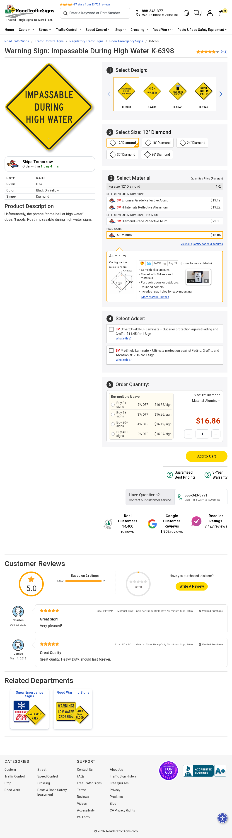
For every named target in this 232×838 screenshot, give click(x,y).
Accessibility (86, 810)
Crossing (137, 29)
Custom (24, 29)
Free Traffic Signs (89, 783)
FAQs (81, 776)
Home (9, 29)
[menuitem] (9, 29)
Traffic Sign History (123, 776)
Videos (82, 803)
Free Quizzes (119, 783)
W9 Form (83, 817)
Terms (81, 790)
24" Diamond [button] (196, 143)
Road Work (161, 29)
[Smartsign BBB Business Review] (204, 771)
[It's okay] (138, 582)
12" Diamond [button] (126, 143)
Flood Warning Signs (72, 692)
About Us (116, 769)
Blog (113, 803)
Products (116, 797)
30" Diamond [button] (126, 154)
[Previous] (110, 94)
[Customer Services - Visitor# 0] (186, 13)
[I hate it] (131, 582)
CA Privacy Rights (122, 810)
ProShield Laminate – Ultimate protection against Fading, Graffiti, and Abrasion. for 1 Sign (167, 353)
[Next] (219, 94)
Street (43, 29)
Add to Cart (206, 456)
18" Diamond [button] (161, 143)
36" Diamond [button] (161, 154)
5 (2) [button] (224, 51)
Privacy (115, 790)
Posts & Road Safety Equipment (200, 29)
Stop (118, 29)
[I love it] (145, 582)
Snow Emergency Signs (29, 694)
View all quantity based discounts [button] (202, 244)
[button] (197, 13)
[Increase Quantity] (215, 433)
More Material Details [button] (155, 297)
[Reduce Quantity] (188, 433)
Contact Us (85, 769)
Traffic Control (66, 29)
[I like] (142, 582)
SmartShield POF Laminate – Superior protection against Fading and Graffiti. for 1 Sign (167, 331)
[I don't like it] (134, 582)
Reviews (83, 797)
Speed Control (96, 29)
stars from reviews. (92, 4)
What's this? (124, 338)
